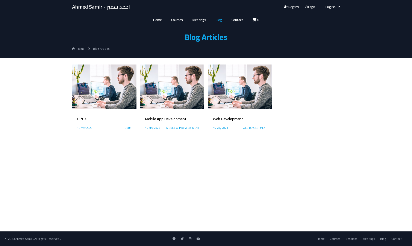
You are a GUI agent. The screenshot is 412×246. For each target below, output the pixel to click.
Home (157, 19)
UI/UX (128, 128)
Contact (237, 19)
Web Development (255, 128)
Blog (218, 19)
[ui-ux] (104, 86)
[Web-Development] (240, 86)
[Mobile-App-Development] (172, 86)
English (330, 6)
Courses (177, 19)
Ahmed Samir (24, 239)
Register (293, 7)
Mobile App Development (182, 128)
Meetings (199, 19)
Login (311, 7)
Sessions (351, 239)
